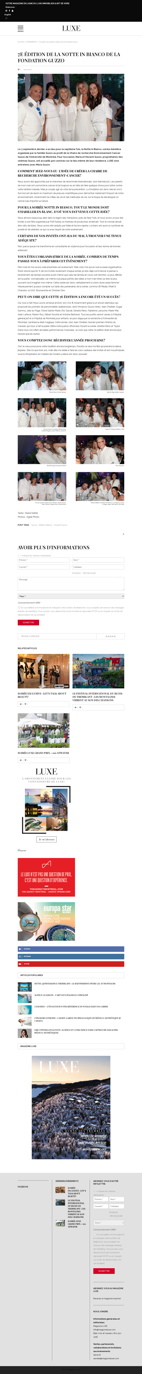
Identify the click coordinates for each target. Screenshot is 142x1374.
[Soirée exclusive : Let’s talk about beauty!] (43, 671)
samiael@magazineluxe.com (106, 1358)
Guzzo (34, 525)
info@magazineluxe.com (104, 1330)
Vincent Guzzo (60, 525)
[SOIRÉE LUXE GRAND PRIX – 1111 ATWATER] (43, 730)
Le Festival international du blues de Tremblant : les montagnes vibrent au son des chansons (97, 697)
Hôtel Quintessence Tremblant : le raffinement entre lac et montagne (75, 983)
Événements (31, 42)
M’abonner (10, 7)
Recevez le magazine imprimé (107, 1298)
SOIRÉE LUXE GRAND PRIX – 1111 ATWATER (43, 753)
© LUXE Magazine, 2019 (71, 1369)
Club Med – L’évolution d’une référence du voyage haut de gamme (71, 1006)
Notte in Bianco (45, 525)
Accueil (21, 42)
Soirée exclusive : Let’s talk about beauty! (77, 1192)
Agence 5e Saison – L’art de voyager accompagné (61, 995)
